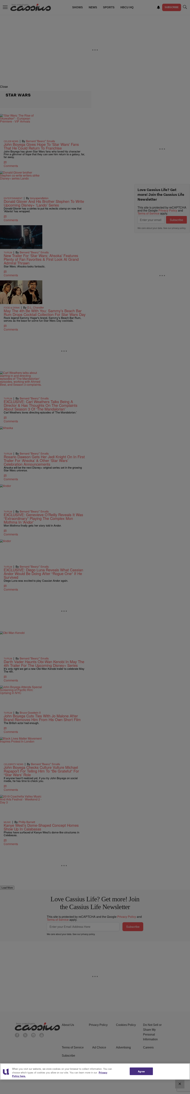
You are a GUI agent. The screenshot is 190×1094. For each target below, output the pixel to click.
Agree (141, 1071)
